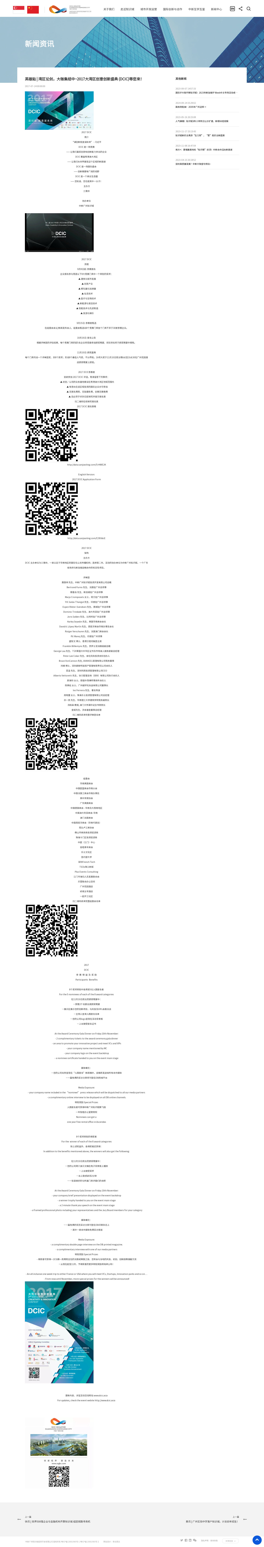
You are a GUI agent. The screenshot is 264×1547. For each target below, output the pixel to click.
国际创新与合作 (172, 9)
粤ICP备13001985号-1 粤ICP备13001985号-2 (80, 1542)
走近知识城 (127, 9)
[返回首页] (52, 9)
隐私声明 (204, 1540)
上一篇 (57, 1519)
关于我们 (108, 9)
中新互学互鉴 (196, 9)
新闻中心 (216, 9)
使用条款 (214, 1540)
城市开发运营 (148, 9)
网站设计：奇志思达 (111, 1542)
